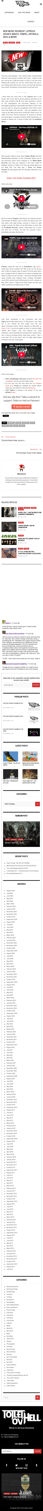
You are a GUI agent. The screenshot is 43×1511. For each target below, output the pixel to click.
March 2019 (10, 1123)
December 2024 (12, 943)
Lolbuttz (9, 1323)
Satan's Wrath (7, 425)
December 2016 (12, 1193)
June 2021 (10, 1052)
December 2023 (12, 974)
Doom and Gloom (12, 1307)
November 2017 (12, 1165)
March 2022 (10, 1029)
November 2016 (12, 1196)
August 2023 (11, 985)
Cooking (9, 1297)
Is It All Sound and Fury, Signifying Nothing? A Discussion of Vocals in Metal (29, 553)
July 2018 (10, 1144)
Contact (31, 22)
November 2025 (12, 914)
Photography (11, 1344)
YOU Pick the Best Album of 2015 (13, 703)
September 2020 (12, 1076)
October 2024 (11, 948)
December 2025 (12, 911)
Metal (5, 42)
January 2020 (11, 1097)
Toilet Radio (10, 1380)
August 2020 (11, 1079)
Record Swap (11, 1349)
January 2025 (11, 940)
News (18, 42)
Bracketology (11, 1292)
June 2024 (10, 958)
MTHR (32, 422)
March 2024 (10, 966)
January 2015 (11, 1253)
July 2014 (10, 1269)
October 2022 (11, 1011)
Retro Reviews (11, 1352)
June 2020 (10, 1084)
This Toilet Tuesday (13, 1378)
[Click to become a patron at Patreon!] (22, 407)
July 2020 (10, 1081)
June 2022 (10, 1021)
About (37, 13)
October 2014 (11, 1261)
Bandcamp (31, 388)
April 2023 (10, 995)
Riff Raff (9, 1359)
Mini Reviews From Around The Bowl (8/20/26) (21, 865)
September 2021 (12, 1045)
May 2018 (10, 1149)
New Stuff (11, 42)
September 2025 (12, 919)
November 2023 (12, 977)
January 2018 (11, 1160)
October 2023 (11, 979)
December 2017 (12, 1162)
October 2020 (11, 1073)
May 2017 (10, 1180)
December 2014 (12, 1256)
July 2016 (10, 1206)
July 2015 (10, 1238)
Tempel (22, 425)
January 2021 (11, 1065)
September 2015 (12, 1233)
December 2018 (12, 1131)
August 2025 (11, 922)
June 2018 (10, 1146)
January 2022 (11, 1034)
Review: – (29, 513)
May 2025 (10, 930)
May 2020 (10, 1086)
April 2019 (10, 1120)
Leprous (25, 422)
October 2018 (11, 1136)
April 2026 (10, 901)
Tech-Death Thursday (13, 1372)
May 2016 (10, 1212)
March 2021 (10, 1060)
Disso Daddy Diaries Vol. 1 (15, 873)
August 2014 (11, 1266)
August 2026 (11, 891)
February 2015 (11, 1251)
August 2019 (11, 1110)
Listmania (10, 1318)
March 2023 (10, 998)
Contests (9, 1294)
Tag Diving (10, 1370)
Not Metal (23, 835)
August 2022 (11, 1016)
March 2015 (10, 1248)
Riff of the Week (12, 1357)
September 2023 (12, 982)
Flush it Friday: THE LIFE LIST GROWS (18, 863)
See (38, 267)
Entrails (11, 422)
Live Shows (10, 1320)
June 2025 (10, 927)
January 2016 (11, 1222)
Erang (18, 422)
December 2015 (12, 1225)
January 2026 (11, 909)
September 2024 (12, 951)
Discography (10, 1302)
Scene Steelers (11, 1365)
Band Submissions (12, 1286)
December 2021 (12, 1037)
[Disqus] (22, 593)
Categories (9, 13)
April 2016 (10, 1214)
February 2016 (11, 1219)
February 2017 (11, 1188)
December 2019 (12, 1099)
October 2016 (11, 1199)
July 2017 (10, 1175)
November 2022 (12, 1008)
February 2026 (11, 906)
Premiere (9, 1346)
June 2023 (10, 990)
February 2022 (11, 1032)
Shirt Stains (10, 1367)
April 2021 (10, 1058)
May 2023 (10, 992)
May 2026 (10, 898)
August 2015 (11, 1235)
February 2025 (11, 938)
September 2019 (12, 1107)
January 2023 (11, 1003)
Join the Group (24, 13)
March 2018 (10, 1154)
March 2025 (10, 935)
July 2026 (10, 893)
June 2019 (10, 1115)
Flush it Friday (9, 835)
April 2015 (10, 1246)
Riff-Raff (9, 1362)
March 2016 (10, 1217)
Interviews (10, 1315)
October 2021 (11, 1042)
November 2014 (12, 1259)
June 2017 (10, 1178)
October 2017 (11, 1167)
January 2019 (11, 1128)
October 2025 (11, 917)
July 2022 (10, 1018)
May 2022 (10, 1024)
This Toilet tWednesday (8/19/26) (17, 868)
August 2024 (11, 953)
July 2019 (10, 1112)
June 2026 (10, 896)
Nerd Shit (9, 1328)
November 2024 (12, 945)
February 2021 (11, 1063)
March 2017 (10, 1186)
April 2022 (10, 1026)
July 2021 (10, 1050)
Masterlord (27, 42)
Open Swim (31, 835)
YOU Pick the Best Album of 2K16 (13, 716)
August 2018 (11, 1141)
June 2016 (10, 1209)
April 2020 (10, 1089)
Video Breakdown (12, 1383)
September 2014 (12, 1264)
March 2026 (10, 904)
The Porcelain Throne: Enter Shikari (29, 453)
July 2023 (10, 987)
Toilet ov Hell (19, 1508)
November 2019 (12, 1102)
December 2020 (12, 1068)
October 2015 (11, 1230)
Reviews (21, 509)
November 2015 (12, 1227)
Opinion (34, 508)
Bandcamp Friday (12, 1289)
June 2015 (10, 1240)
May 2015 (10, 1243)
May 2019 (10, 1118)
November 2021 (12, 1039)
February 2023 (11, 1000)
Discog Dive (10, 1299)
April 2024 (10, 964)
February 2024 (11, 969)
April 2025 (10, 932)
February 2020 (11, 1094)
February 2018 (11, 1157)
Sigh (15, 425)
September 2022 (12, 1013)
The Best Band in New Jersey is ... (14, 440)
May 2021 (10, 1055)
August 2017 (11, 1173)
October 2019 (11, 1105)
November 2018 (12, 1133)
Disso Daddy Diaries (13, 1305)
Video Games (11, 1386)
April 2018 (10, 1152)
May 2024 (10, 961)
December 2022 (12, 1005)
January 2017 (11, 1191)
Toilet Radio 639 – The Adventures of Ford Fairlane (29, 782)
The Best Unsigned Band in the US (17, 1375)
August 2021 (11, 1047)
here (13, 392)
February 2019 (11, 1126)
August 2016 (11, 1204)
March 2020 (10, 1092)
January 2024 (11, 971)
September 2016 (12, 1201)
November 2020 (12, 1071)
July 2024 (10, 956)
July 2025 (10, 924)
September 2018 (12, 1139)
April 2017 (10, 1183)
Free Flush (10, 1312)
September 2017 (12, 1170)
